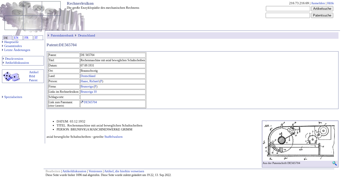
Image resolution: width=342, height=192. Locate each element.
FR (27, 38)
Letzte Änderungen (17, 50)
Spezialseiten (13, 97)
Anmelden (318, 3)
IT (36, 38)
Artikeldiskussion (17, 62)
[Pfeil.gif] (49, 35)
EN (16, 38)
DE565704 (90, 102)
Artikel (34, 72)
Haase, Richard (90, 81)
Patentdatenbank (62, 35)
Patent (33, 80)
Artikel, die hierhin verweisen (124, 171)
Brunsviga (87, 86)
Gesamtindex (13, 46)
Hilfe (330, 3)
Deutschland (86, 35)
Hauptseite (11, 42)
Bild (32, 76)
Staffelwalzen (113, 136)
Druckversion (14, 58)
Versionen (95, 171)
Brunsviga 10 (89, 92)
